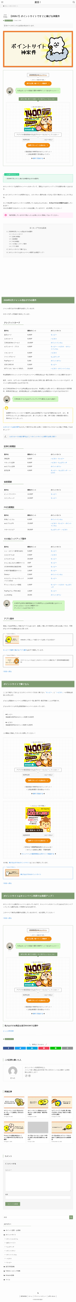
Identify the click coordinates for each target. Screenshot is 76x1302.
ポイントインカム (57, 342)
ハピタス (54, 339)
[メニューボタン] (2, 2)
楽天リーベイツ (10, 1243)
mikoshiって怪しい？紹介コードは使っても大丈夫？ (37, 640)
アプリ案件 (15, 246)
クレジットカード (17, 234)
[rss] (38, 1293)
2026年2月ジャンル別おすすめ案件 (20, 231)
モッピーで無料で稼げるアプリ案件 (15, 650)
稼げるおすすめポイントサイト (19, 862)
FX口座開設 (15, 241)
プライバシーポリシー (40, 1296)
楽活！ (38, 2)
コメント (8, 1170)
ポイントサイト (8, 20)
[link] (26, 1076)
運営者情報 (24, 1296)
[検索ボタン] (74, 2)
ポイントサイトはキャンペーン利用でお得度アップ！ (27, 252)
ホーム (30, 1296)
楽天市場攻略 (10, 1266)
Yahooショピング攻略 (13, 1271)
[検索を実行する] (71, 1217)
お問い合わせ (51, 1296)
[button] (8, 1048)
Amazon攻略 (10, 1275)
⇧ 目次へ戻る (7, 671)
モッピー (54, 335)
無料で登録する (38, 158)
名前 (6, 1194)
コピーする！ (48, 139)
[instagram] (29, 1076)
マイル (8, 1279)
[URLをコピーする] (67, 1048)
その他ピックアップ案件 (19, 244)
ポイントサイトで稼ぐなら (18, 249)
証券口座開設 (16, 236)
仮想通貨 (15, 239)
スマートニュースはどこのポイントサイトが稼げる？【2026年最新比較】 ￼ (45, 661)
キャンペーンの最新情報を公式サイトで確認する (38, 854)
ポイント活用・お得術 (13, 1230)
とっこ (12, 1078)
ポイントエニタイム (12, 1239)
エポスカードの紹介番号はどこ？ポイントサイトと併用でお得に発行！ (33, 436)
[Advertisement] (38, 276)
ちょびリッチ (55, 357)
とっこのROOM (8, 1031)
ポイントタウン (56, 360)
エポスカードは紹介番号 (11, 427)
